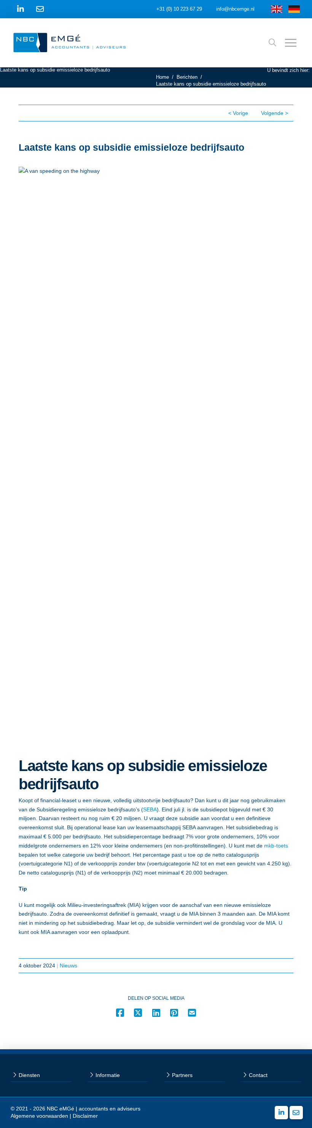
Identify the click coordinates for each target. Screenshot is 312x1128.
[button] (272, 42)
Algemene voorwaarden (39, 1116)
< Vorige (238, 113)
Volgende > (274, 113)
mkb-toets (276, 846)
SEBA (150, 809)
